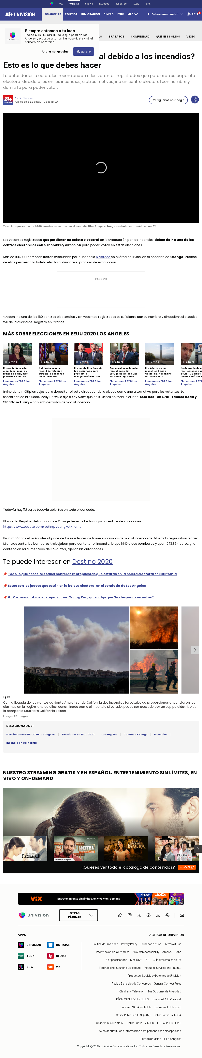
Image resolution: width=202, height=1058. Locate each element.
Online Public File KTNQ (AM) (133, 1015)
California (94, 702)
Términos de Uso (150, 944)
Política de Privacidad (105, 944)
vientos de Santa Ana (54, 702)
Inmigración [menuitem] (90, 14)
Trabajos (116, 36)
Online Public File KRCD (140, 1023)
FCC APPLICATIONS (169, 1023)
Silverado (103, 257)
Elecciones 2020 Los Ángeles (16, 383)
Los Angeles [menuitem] (52, 14)
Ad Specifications (116, 959)
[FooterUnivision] (34, 915)
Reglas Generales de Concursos (131, 983)
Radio (136, 4)
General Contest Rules (167, 983)
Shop (148, 4)
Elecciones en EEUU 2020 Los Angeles (30, 734)
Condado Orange (135, 734)
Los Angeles (109, 734)
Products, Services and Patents (162, 967)
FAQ (147, 959)
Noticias (74, 4)
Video (190, 36)
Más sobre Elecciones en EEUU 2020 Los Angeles (66, 333)
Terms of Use (173, 944)
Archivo (167, 952)
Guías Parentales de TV (167, 959)
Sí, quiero (83, 52)
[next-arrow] (195, 650)
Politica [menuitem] (71, 14)
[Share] (195, 99)
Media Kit (135, 959)
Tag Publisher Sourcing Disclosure (119, 967)
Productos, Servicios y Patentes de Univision (154, 975)
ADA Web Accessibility (146, 952)
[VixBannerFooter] (101, 899)
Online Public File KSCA (167, 1015)
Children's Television (131, 991)
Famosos (104, 4)
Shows (89, 4)
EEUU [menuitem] (120, 14)
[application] (101, 168)
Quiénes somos (168, 36)
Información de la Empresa (112, 952)
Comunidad (140, 36)
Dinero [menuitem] (109, 14)
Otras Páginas (74, 915)
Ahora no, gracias (55, 52)
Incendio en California (21, 742)
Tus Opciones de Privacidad (164, 991)
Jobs (178, 952)
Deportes (121, 4)
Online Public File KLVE (167, 1007)
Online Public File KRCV (109, 1023)
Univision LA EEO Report (166, 999)
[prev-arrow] (4, 650)
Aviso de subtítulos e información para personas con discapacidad (140, 1031)
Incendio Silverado (107, 706)
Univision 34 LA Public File (136, 1007)
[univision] (19, 14)
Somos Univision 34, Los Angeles (160, 1038)
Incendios (160, 734)
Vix (61, 4)
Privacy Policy (129, 944)
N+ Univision (27, 98)
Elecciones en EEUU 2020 (78, 734)
